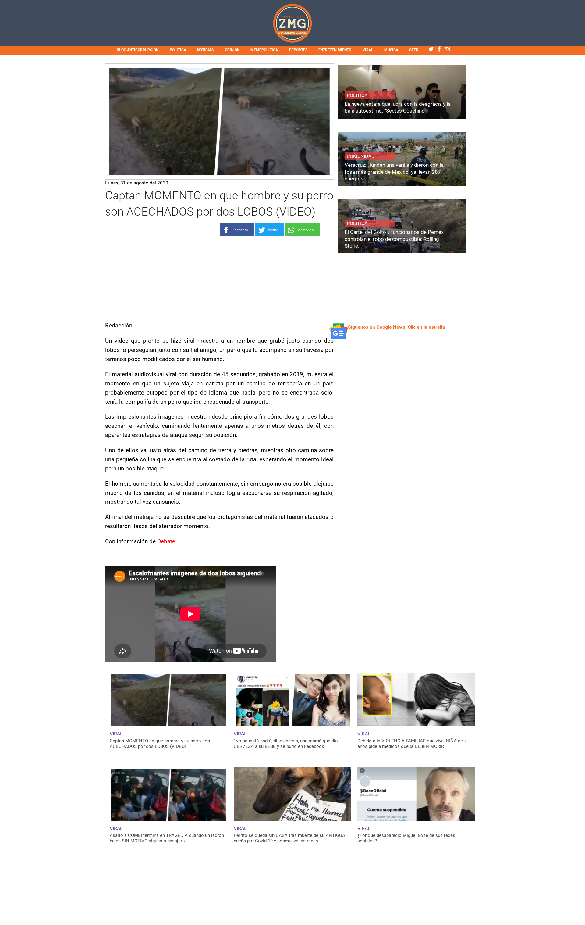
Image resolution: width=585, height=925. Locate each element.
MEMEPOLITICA (264, 50)
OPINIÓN (232, 50)
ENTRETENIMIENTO (334, 50)
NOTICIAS (205, 50)
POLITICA (178, 50)
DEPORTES (298, 50)
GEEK (413, 50)
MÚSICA (391, 50)
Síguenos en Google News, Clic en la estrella (396, 327)
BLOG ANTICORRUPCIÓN (137, 50)
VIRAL (368, 50)
